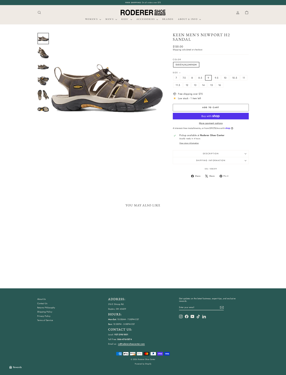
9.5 (216, 77)
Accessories (146, 19)
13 (195, 85)
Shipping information (211, 160)
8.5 (200, 77)
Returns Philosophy (46, 307)
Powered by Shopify (143, 363)
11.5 (178, 85)
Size (177, 72)
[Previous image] (56, 88)
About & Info (188, 19)
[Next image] (157, 88)
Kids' (125, 19)
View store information (189, 143)
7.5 (184, 77)
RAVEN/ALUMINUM (186, 64)
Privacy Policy (43, 316)
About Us (41, 299)
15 (211, 85)
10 (225, 77)
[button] (247, 12)
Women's (92, 19)
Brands (168, 19)
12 (187, 85)
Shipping (177, 49)
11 (244, 77)
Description (211, 153)
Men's (110, 19)
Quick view (62, 261)
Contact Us (42, 303)
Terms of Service (45, 320)
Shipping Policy (44, 311)
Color (177, 59)
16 (219, 85)
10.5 (234, 77)
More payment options (211, 123)
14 (203, 85)
